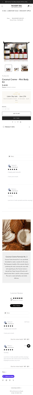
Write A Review (16, 305)
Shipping (4, 87)
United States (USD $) (15, 387)
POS (11, 391)
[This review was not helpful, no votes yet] (27, 339)
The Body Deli (5, 76)
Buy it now (16, 118)
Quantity (4, 106)
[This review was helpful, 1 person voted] (24, 366)
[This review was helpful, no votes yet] (24, 339)
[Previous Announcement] (3, 2)
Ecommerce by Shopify (18, 391)
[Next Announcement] (30, 2)
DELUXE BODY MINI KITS (18, 18)
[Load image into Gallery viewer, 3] (24, 68)
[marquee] (16, 11)
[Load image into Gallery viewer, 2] (16, 68)
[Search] (31, 6)
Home (8, 18)
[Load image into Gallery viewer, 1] (8, 68)
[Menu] (2, 6)
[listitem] (17, 2)
